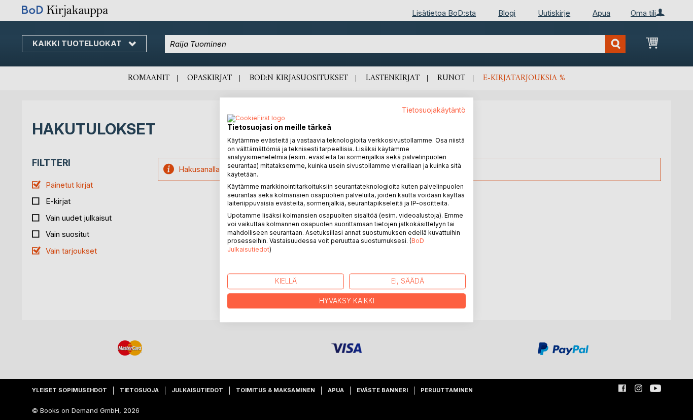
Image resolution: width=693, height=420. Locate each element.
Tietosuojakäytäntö (434, 110)
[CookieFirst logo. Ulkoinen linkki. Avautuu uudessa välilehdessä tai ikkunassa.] (256, 118)
